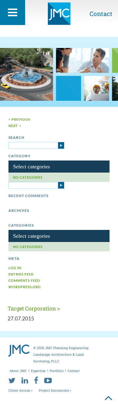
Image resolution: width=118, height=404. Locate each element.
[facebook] (36, 380)
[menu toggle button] (12, 12)
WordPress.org (24, 287)
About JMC (18, 370)
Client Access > (20, 390)
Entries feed (21, 274)
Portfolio (57, 370)
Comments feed (24, 280)
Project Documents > (55, 390)
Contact (101, 13)
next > (14, 126)
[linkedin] (24, 380)
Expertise (38, 370)
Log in (14, 268)
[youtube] (48, 380)
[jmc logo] (59, 16)
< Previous (19, 119)
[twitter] (11, 380)
